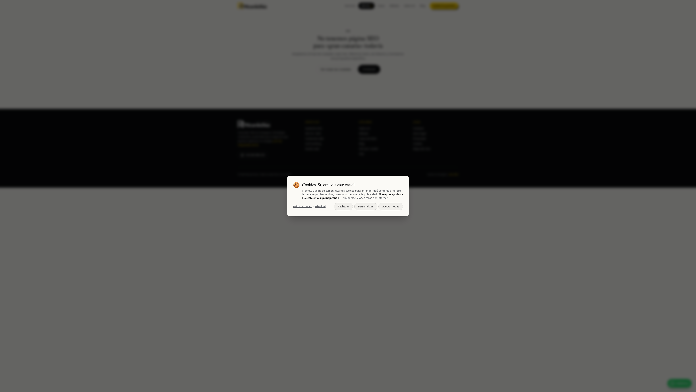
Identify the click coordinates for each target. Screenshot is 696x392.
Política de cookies (302, 206)
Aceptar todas (390, 206)
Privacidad (320, 206)
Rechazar (343, 206)
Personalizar (365, 206)
